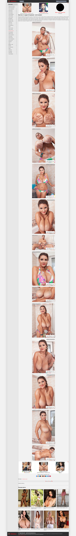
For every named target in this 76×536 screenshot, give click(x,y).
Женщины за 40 (11, 21)
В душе (10, 48)
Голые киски (10, 22)
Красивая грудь (11, 19)
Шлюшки (10, 45)
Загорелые (10, 41)
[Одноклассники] (37, 476)
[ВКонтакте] (36, 476)
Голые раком (10, 36)
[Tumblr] (47, 476)
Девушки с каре (11, 44)
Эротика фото (11, 10)
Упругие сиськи (11, 33)
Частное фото (11, 11)
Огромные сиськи (11, 30)
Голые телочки (11, 29)
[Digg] (42, 476)
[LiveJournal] (45, 476)
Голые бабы (10, 52)
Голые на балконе (11, 34)
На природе (10, 51)
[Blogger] (41, 476)
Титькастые (10, 49)
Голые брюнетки (11, 25)
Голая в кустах (11, 37)
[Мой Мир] (39, 476)
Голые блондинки (11, 14)
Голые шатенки (11, 15)
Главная (22, 1)
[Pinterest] (50, 476)
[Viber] (49, 476)
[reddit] (44, 476)
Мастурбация (10, 18)
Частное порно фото (12, 7)
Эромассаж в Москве (12, 6)
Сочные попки (11, 40)
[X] (40, 476)
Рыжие (9, 26)
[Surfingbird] (46, 476)
